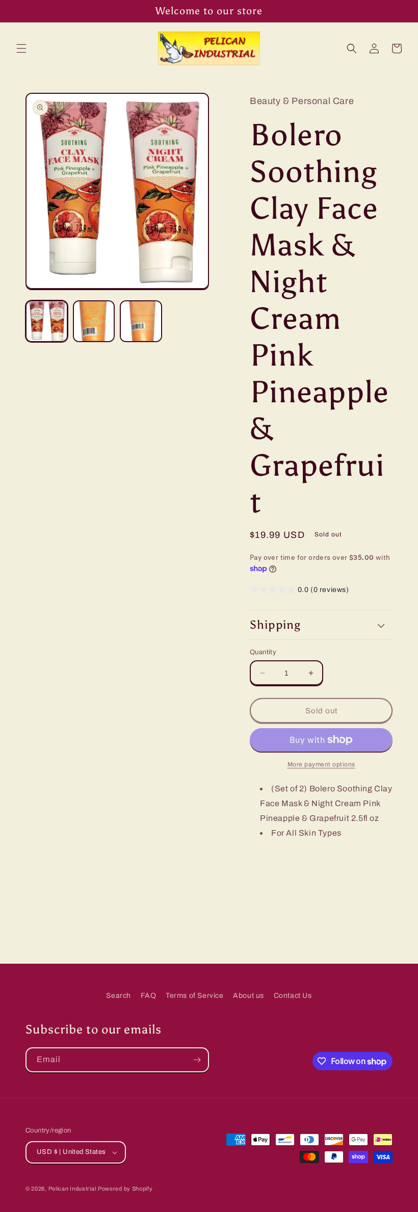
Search (118, 995)
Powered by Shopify (125, 1188)
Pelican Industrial (72, 1188)
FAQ (148, 995)
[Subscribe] (197, 1059)
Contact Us (293, 995)
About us (248, 995)
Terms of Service (195, 995)
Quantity (263, 652)
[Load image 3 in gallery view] (141, 321)
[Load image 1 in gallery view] (46, 321)
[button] (21, 48)
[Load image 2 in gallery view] (94, 321)
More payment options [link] (321, 764)
